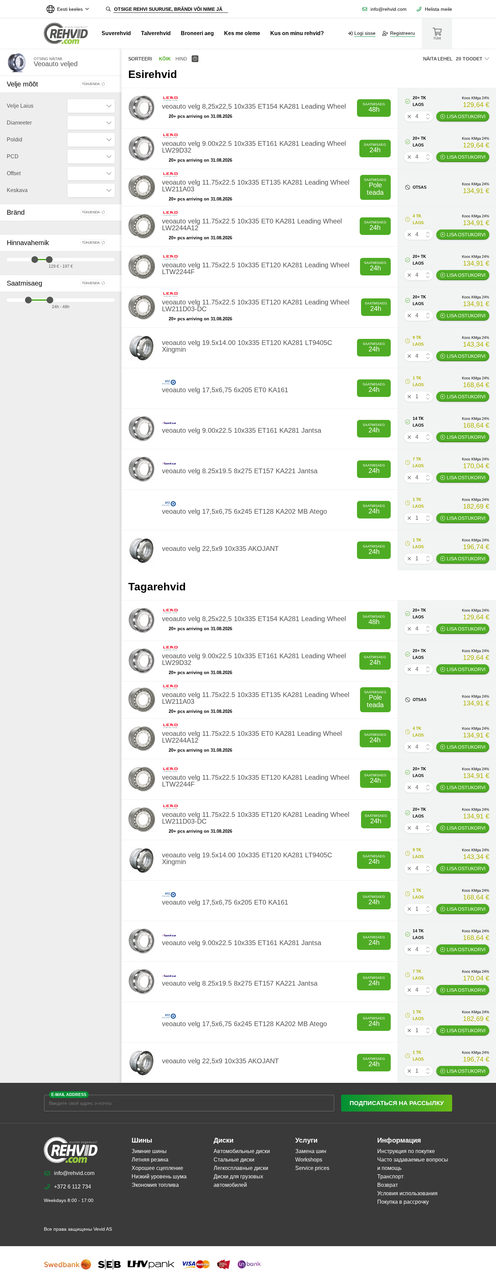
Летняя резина (150, 1159)
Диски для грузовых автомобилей (238, 1181)
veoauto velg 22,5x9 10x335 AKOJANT (220, 548)
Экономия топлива (155, 1185)
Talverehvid (156, 33)
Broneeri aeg (197, 33)
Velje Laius (20, 106)
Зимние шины (149, 1151)
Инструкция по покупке (406, 1151)
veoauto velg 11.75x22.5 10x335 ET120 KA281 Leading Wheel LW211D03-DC (255, 305)
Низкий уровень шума (159, 1176)
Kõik (165, 58)
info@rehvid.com (388, 9)
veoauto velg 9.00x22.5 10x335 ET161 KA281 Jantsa (241, 430)
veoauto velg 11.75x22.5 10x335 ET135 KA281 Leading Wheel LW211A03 (255, 185)
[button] (428, 114)
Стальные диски (234, 1159)
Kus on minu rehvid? (297, 33)
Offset (14, 173)
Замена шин (310, 1151)
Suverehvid (116, 33)
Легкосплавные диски (241, 1168)
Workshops (308, 1159)
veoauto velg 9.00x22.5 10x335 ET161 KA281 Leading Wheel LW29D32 (254, 147)
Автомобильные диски (242, 1151)
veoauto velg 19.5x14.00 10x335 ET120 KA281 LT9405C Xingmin (247, 346)
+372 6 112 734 (72, 1187)
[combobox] (91, 106)
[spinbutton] (418, 116)
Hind (181, 58)
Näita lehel (437, 58)
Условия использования (407, 1193)
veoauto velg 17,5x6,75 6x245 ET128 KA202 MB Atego (244, 511)
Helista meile (438, 9)
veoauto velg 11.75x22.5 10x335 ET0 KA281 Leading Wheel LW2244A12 (252, 224)
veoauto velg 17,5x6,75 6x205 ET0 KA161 (225, 389)
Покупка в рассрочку (403, 1202)
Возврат (387, 1185)
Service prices (312, 1168)
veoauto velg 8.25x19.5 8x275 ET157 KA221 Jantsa (240, 470)
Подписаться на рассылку (397, 1103)
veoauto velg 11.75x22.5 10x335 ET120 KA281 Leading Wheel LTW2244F (255, 268)
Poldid (14, 139)
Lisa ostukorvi (466, 116)
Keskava (17, 190)
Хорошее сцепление (157, 1168)
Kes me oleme (242, 33)
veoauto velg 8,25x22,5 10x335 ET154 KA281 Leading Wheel (254, 106)
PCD (13, 156)
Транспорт (390, 1176)
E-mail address (68, 1094)
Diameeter (19, 123)
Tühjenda (91, 84)
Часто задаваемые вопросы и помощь (412, 1164)
